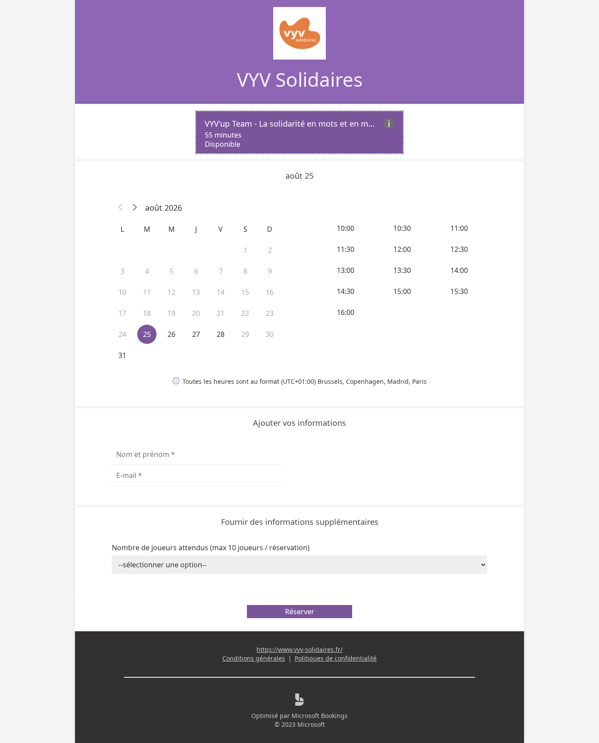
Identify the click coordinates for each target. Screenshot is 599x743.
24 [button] (122, 334)
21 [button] (221, 313)
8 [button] (245, 271)
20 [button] (196, 313)
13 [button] (196, 292)
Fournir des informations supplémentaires (299, 522)
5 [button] (172, 271)
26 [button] (171, 334)
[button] (121, 208)
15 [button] (245, 292)
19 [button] (171, 313)
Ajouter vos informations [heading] (299, 422)
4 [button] (147, 271)
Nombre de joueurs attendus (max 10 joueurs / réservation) (211, 547)
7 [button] (221, 271)
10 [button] (122, 292)
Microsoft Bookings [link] (320, 715)
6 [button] (196, 271)
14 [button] (221, 292)
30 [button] (270, 334)
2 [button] (270, 250)
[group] (403, 270)
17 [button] (122, 313)
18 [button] (147, 313)
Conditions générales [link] (253, 658)
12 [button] (171, 292)
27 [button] (196, 334)
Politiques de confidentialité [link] (336, 658)
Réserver (299, 611)
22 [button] (245, 313)
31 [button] (122, 355)
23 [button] (270, 313)
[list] (299, 132)
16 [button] (270, 292)
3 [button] (123, 271)
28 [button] (221, 334)
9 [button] (270, 271)
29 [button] (245, 334)
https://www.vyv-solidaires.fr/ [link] (299, 649)
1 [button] (245, 250)
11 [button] (147, 292)
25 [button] (147, 334)
